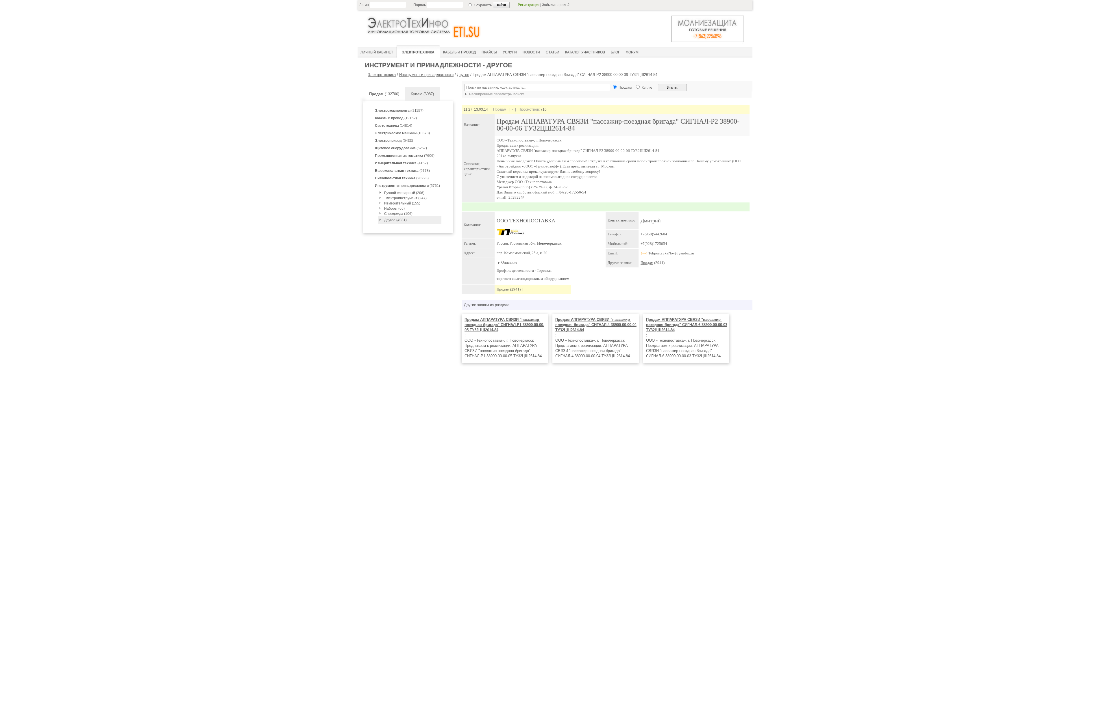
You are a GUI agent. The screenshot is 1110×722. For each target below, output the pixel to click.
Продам (647, 262)
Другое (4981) (395, 220)
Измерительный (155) (402, 203)
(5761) (407, 186)
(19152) (396, 118)
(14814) (393, 126)
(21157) (399, 111)
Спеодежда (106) (398, 214)
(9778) (402, 171)
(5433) (394, 141)
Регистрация (528, 5)
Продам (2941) (509, 289)
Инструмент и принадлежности (426, 74)
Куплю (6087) (422, 94)
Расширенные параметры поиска (496, 94)
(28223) (402, 178)
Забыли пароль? (555, 5)
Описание (509, 262)
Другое (463, 74)
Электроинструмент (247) (405, 198)
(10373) (402, 133)
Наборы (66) (394, 208)
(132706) (384, 94)
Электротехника (382, 74)
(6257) (401, 148)
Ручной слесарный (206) (404, 193)
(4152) (401, 163)
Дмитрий (651, 221)
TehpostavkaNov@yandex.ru (671, 253)
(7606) (404, 156)
